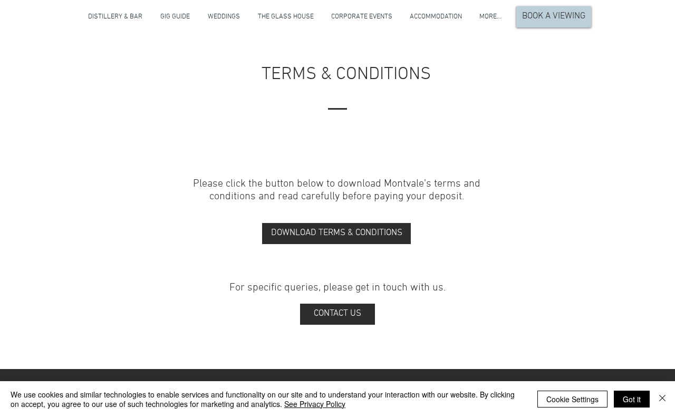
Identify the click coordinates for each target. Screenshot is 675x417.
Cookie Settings (572, 399)
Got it (632, 399)
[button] (337, 314)
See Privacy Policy (314, 404)
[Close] (662, 399)
